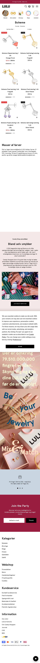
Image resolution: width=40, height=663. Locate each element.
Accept (20, 346)
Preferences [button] (17, 339)
